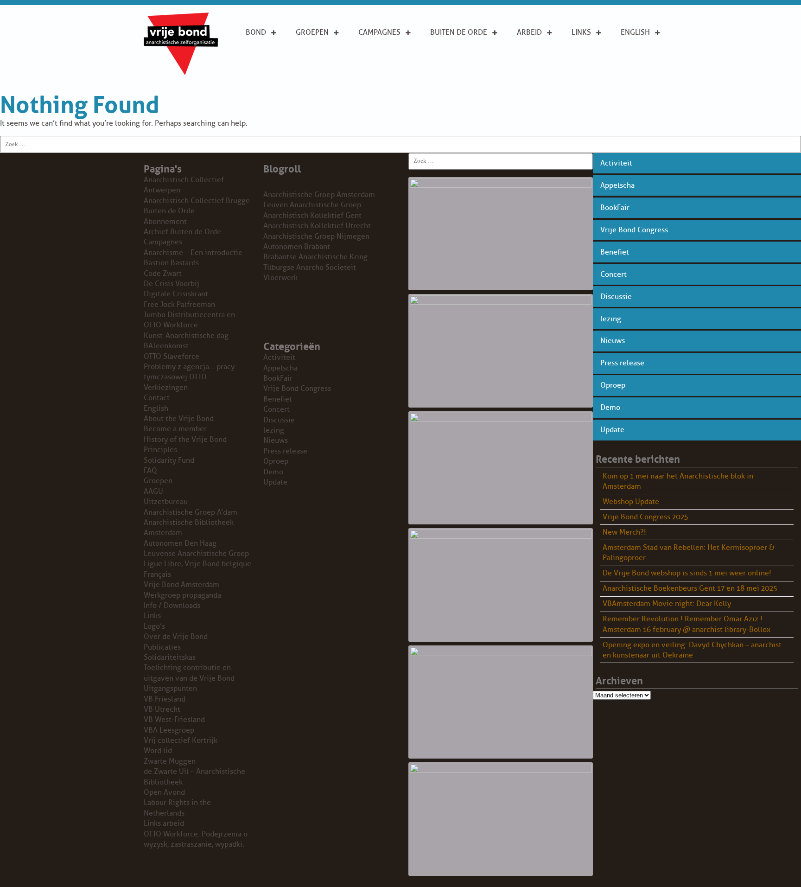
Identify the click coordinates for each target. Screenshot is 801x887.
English (635, 32)
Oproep (612, 385)
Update (612, 429)
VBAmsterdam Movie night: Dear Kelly (667, 603)
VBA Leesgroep (169, 730)
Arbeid (529, 32)
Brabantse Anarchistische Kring (315, 257)
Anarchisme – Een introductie (383, 59)
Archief (444, 63)
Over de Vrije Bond (271, 53)
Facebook (590, 73)
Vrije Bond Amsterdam (181, 584)
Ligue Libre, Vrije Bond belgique (197, 563)
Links (581, 32)
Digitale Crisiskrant (176, 294)
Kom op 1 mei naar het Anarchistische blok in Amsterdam (678, 481)
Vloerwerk (280, 277)
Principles (640, 73)
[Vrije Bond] (181, 72)
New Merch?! (624, 532)
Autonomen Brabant (296, 246)
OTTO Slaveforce (171, 356)
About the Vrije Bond (641, 53)
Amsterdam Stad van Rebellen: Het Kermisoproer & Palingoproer (689, 552)
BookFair (614, 207)
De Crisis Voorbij (171, 283)
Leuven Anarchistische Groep (312, 205)
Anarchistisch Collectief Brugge (197, 200)
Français (157, 574)
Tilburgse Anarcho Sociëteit (309, 267)
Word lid (158, 750)
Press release (622, 363)
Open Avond (164, 792)
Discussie (616, 296)
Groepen (312, 32)
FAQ (150, 470)
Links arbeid (529, 78)
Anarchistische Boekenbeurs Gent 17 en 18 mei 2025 (690, 588)
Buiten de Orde (458, 32)
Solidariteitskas (170, 657)
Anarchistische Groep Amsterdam (319, 194)
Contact (157, 397)
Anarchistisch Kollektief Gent (312, 215)
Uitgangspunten (276, 73)
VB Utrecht (162, 709)
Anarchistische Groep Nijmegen (316, 236)
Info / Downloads (172, 605)
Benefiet (614, 252)
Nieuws (612, 340)
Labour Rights (531, 53)
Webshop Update (631, 501)
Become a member (175, 429)
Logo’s (154, 626)
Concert (613, 274)
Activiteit (616, 163)
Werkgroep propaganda (182, 595)
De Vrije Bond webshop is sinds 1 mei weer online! (687, 573)
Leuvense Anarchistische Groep (196, 553)
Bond (256, 32)
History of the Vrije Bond (185, 439)
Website (445, 78)
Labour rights (586, 53)
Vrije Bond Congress (634, 230)
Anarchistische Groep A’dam (325, 53)
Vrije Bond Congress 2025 (645, 517)
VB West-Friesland (174, 719)
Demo (610, 407)
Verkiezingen (166, 387)
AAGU (153, 491)
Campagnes (379, 32)
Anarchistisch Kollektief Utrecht (317, 225)
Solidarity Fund (169, 460)
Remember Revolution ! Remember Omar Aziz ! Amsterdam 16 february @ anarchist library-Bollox (686, 624)
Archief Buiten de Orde (182, 231)
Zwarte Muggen (170, 761)
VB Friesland (164, 699)
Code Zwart (163, 273)
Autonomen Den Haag (180, 543)
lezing (610, 319)
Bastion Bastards (171, 263)
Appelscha (617, 185)
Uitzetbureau (166, 501)
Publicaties (162, 647)
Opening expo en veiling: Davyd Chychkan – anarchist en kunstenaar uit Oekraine (692, 650)
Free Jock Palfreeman (179, 304)
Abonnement (454, 48)
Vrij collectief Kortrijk (180, 740)
